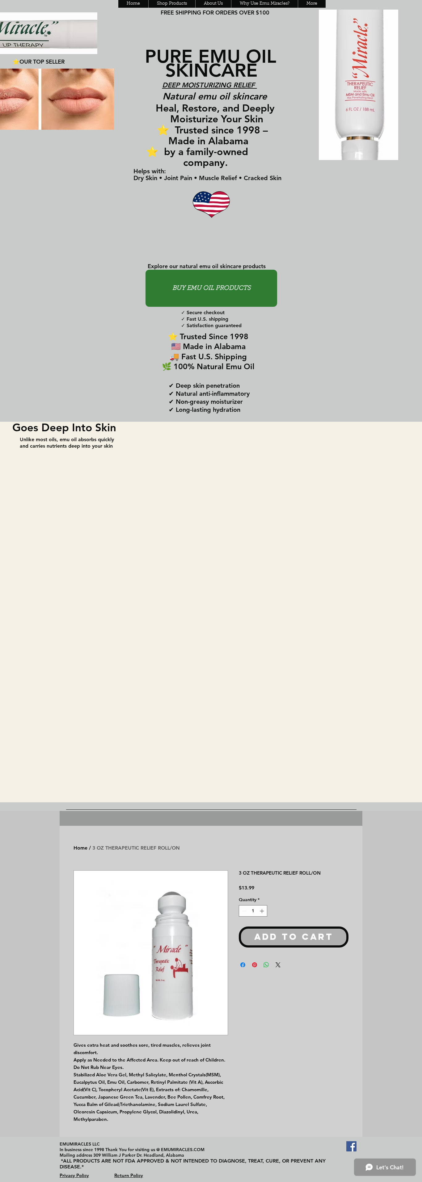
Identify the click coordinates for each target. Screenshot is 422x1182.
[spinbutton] (253, 910)
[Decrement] (243, 910)
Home (80, 848)
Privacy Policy (74, 1175)
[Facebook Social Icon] (351, 1146)
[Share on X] (278, 965)
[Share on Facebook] (243, 965)
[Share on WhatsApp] (266, 965)
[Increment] (262, 910)
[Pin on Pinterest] (254, 965)
